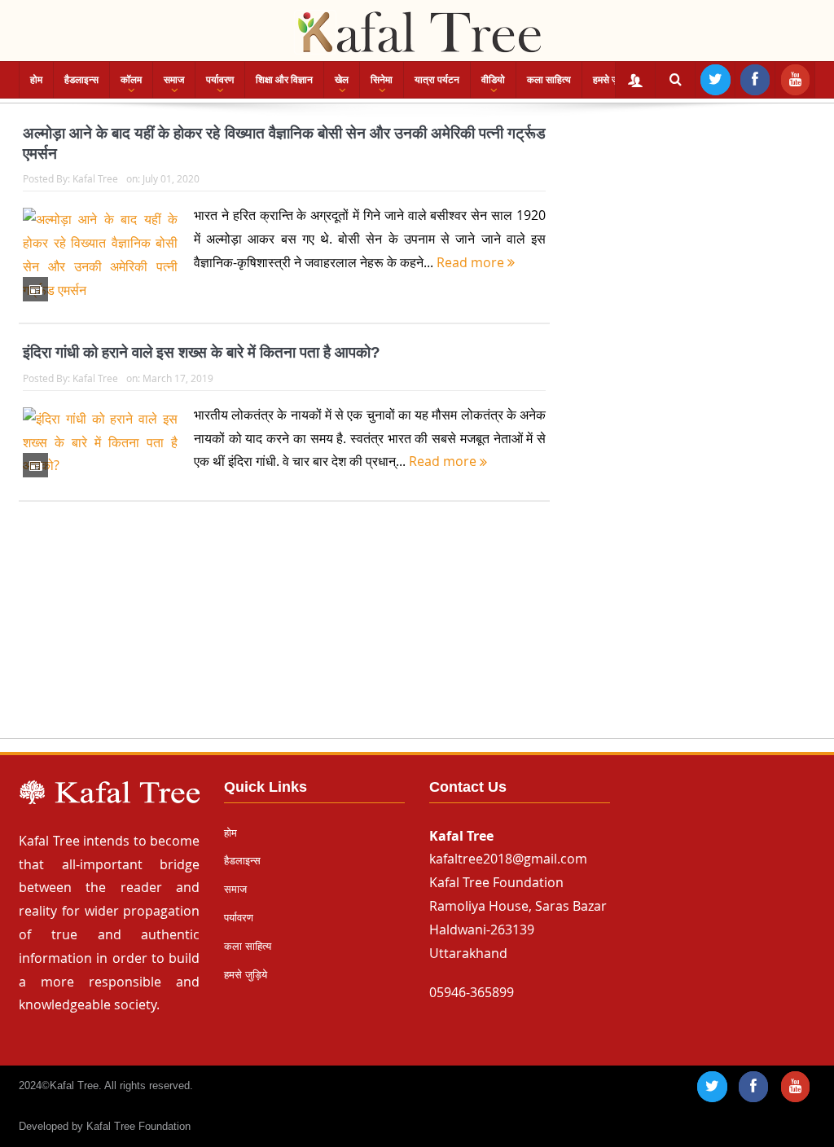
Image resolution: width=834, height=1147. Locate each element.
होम (36, 80)
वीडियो (493, 80)
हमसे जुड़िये (612, 80)
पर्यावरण (220, 80)
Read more (472, 262)
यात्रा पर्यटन (437, 80)
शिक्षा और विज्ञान (284, 80)
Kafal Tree (95, 178)
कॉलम (131, 80)
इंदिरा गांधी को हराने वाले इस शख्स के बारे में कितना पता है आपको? (201, 352)
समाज (174, 80)
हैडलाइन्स (81, 80)
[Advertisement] (417, 635)
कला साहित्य (549, 80)
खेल (342, 80)
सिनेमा (382, 80)
